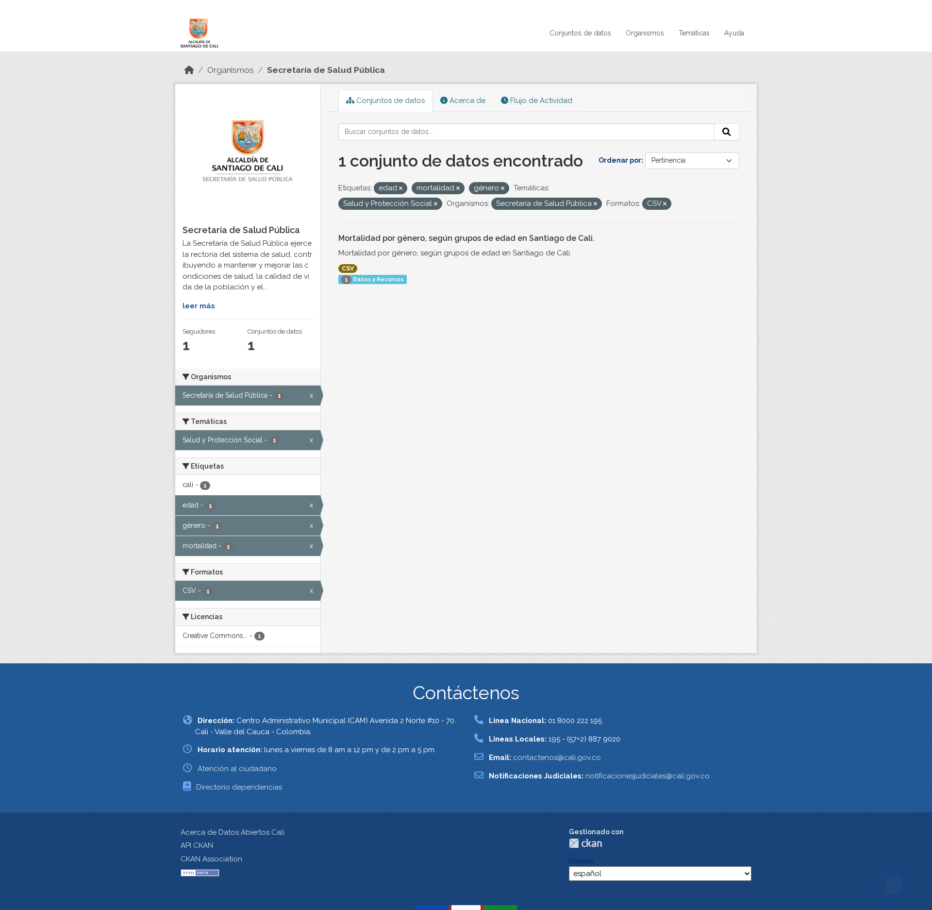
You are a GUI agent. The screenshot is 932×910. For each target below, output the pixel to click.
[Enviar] (726, 132)
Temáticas (694, 33)
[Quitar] (400, 188)
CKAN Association (211, 859)
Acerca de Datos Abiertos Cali (232, 832)
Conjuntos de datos (580, 33)
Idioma (581, 861)
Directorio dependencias (239, 787)
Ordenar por (620, 160)
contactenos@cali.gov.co (557, 757)
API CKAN (197, 845)
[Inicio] (189, 70)
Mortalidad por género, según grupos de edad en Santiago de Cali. (466, 238)
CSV (348, 268)
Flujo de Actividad (540, 100)
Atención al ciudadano (237, 768)
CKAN (585, 843)
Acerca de (466, 100)
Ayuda (734, 33)
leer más (199, 306)
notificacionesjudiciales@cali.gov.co (647, 776)
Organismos (645, 33)
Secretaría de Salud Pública (326, 70)
